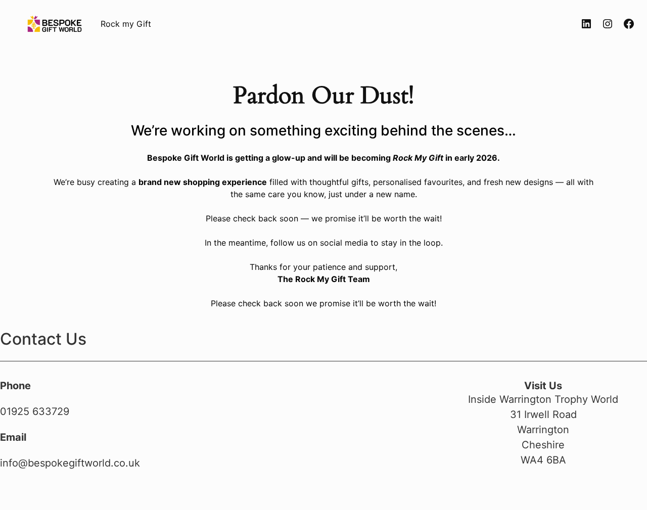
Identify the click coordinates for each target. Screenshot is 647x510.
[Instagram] (608, 24)
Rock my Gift (126, 24)
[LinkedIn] (586, 24)
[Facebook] (629, 24)
